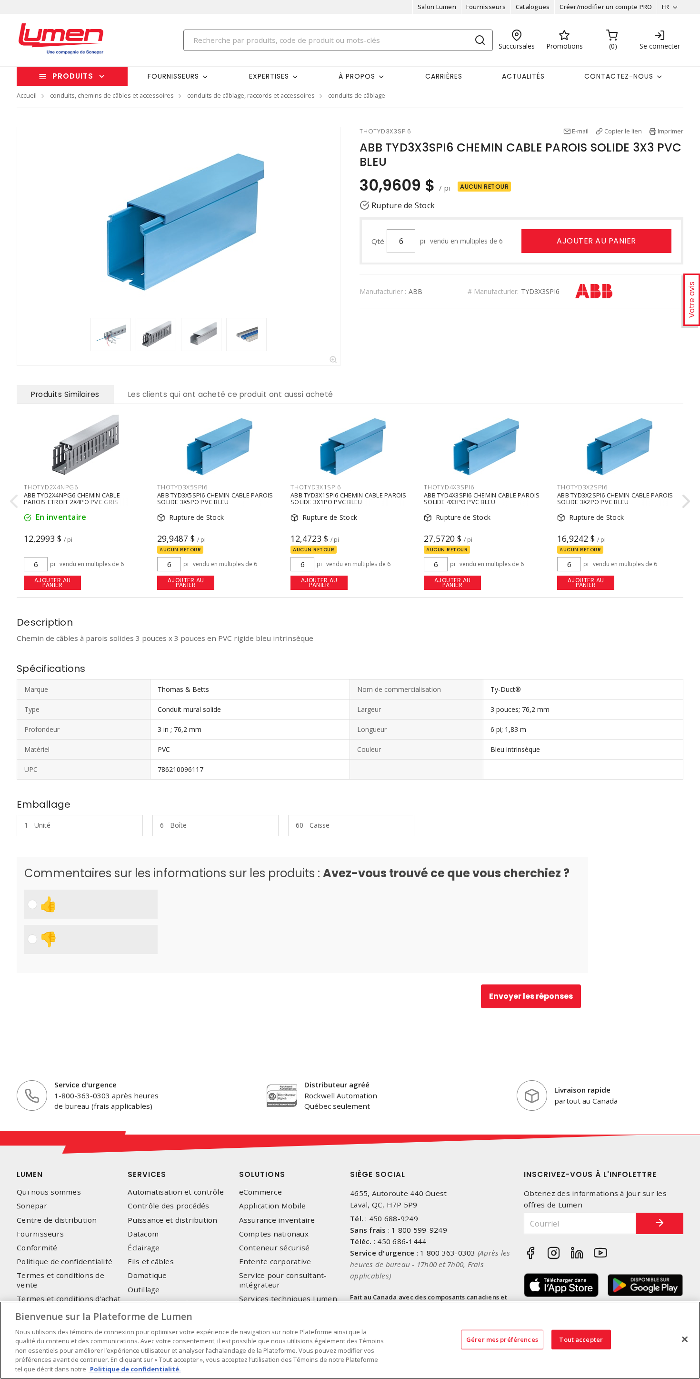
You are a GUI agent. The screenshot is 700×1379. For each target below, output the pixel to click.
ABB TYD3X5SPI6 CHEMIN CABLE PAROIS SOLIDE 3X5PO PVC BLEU (215, 498)
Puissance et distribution (172, 1220)
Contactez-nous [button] (618, 76)
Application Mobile (272, 1205)
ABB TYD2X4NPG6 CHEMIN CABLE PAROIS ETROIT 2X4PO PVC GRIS (72, 498)
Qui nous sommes (49, 1191)
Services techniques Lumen (288, 1298)
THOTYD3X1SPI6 (315, 487)
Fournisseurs (486, 6)
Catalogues (533, 6)
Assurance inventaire (277, 1220)
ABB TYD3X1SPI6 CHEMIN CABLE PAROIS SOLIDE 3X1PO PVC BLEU (348, 498)
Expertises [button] (269, 76)
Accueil (27, 95)
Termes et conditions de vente (60, 1280)
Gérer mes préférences (502, 1339)
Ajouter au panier (596, 240)
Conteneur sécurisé (274, 1247)
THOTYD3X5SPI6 (182, 487)
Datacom (143, 1233)
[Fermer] (684, 1338)
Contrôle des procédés (168, 1205)
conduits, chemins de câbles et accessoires (112, 95)
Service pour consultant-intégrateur (283, 1280)
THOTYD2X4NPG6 (51, 487)
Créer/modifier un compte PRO (606, 6)
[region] (350, 1340)
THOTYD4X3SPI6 (449, 487)
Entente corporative (275, 1261)
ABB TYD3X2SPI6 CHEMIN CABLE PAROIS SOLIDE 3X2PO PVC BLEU (615, 498)
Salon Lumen (437, 6)
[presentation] (81, 334)
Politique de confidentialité (64, 1261)
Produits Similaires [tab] (65, 394)
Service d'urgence (85, 1084)
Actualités (523, 76)
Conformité (37, 1247)
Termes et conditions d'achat (68, 1298)
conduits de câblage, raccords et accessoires (251, 95)
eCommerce (260, 1191)
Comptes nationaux (274, 1233)
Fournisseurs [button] (173, 76)
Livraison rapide (582, 1090)
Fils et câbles (151, 1261)
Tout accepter (581, 1339)
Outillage (144, 1289)
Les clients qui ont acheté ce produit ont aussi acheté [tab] (230, 394)
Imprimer (670, 131)
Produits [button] (72, 76)
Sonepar (32, 1205)
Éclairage (144, 1247)
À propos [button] (357, 76)
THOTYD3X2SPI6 (582, 487)
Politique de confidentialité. (135, 1369)
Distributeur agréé (337, 1084)
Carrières (443, 76)
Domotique (147, 1275)
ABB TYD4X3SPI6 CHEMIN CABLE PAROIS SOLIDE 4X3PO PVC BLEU (482, 498)
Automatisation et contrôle (176, 1191)
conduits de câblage (356, 95)
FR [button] (665, 6)
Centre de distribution (57, 1220)
